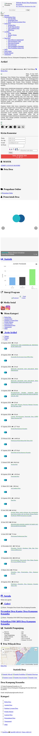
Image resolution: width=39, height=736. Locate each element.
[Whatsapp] (23, 127)
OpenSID (36, 664)
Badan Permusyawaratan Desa (16, 22)
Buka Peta (4, 666)
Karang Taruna (12, 35)
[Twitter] (6, 127)
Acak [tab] (5, 339)
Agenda (7, 596)
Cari (28, 10)
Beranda (6, 15)
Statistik (7, 259)
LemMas (6, 31)
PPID (6, 49)
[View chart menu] (36, 264)
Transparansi (8, 327)
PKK (9, 36)
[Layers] (35, 649)
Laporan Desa (8, 323)
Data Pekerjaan (12, 44)
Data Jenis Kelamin (13, 43)
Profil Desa (7, 23)
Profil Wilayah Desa (14, 27)
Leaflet (22, 664)
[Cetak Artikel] (19, 127)
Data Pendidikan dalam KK (16, 48)
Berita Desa (7, 317)
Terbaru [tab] (6, 336)
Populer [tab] (6, 338)
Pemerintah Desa (13, 20)
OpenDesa (5, 732)
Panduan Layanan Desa (11, 320)
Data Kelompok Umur (14, 41)
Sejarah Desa (12, 25)
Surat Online (8, 51)
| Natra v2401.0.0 (26, 732)
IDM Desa (11, 30)
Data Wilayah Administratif (16, 40)
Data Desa (7, 38)
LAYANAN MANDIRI (13, 165)
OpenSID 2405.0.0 (15, 732)
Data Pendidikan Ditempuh (16, 46)
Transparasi (7, 54)
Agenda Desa (8, 319)
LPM (9, 33)
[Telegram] (15, 127)
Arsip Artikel (10, 332)
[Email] (11, 127)
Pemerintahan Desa (9, 17)
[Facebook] (2, 127)
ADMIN (3, 165)
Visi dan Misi (12, 18)
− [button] (3, 652)
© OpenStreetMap (29, 664)
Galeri (6, 603)
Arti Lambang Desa (13, 28)
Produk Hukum (8, 53)
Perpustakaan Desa (9, 325)
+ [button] (3, 649)
